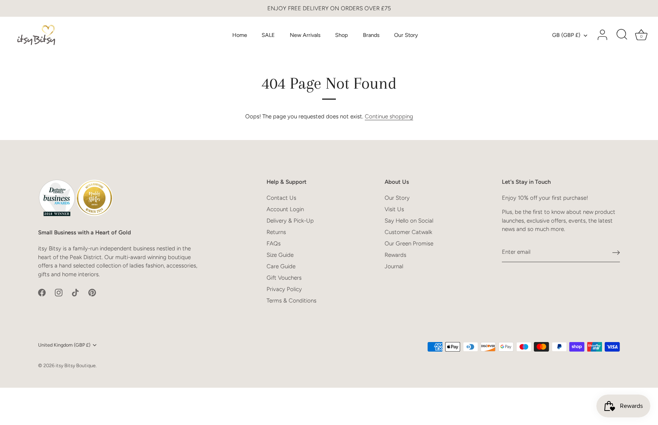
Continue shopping (389, 116)
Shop (341, 35)
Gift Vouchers (284, 277)
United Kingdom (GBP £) (64, 345)
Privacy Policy (284, 289)
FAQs (274, 243)
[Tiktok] (75, 291)
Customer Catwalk (408, 232)
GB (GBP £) (566, 35)
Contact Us (281, 197)
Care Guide (281, 266)
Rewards (395, 254)
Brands (371, 35)
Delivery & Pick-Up (290, 220)
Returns (276, 232)
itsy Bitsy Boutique (76, 365)
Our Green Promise (409, 243)
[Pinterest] (92, 291)
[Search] (621, 35)
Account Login (285, 209)
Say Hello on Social (409, 220)
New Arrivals (305, 35)
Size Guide (280, 254)
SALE (268, 35)
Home (239, 35)
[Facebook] (42, 291)
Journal (394, 266)
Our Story (406, 35)
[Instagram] (58, 291)
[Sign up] (616, 252)
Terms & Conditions (291, 300)
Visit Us (394, 209)
